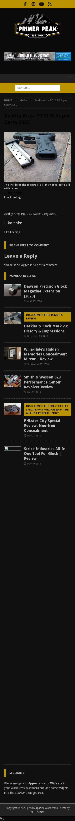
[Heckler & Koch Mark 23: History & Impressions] (12, 318)
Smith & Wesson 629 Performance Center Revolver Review (42, 382)
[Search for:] (37, 87)
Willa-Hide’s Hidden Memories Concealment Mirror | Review (45, 354)
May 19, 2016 (34, 463)
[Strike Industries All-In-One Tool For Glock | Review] (12, 603)
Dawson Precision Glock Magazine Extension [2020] (45, 291)
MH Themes (37, 812)
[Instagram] (33, 4)
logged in (26, 265)
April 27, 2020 (34, 301)
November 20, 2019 (37, 336)
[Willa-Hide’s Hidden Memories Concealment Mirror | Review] (12, 353)
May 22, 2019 (34, 392)
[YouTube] (41, 4)
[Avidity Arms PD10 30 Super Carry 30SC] (37, 179)
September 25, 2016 (38, 364)
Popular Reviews (22, 275)
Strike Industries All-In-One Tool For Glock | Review (45, 454)
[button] (69, 78)
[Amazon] (49, 4)
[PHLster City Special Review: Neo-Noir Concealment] (12, 409)
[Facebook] (25, 4)
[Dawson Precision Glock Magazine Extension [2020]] (12, 290)
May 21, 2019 (34, 435)
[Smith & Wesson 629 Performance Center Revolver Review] (12, 381)
